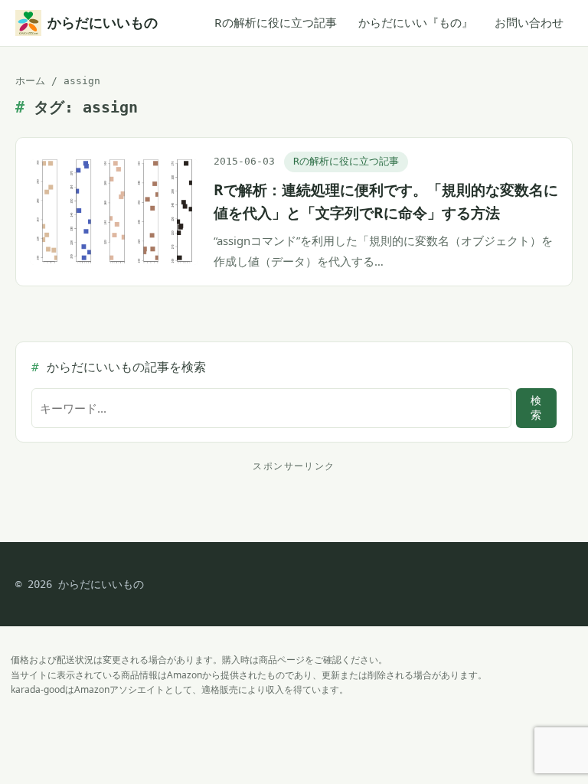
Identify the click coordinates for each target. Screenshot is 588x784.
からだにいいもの (102, 23)
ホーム (30, 81)
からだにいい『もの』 (415, 22)
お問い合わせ (529, 22)
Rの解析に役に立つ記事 (275, 22)
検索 (536, 407)
